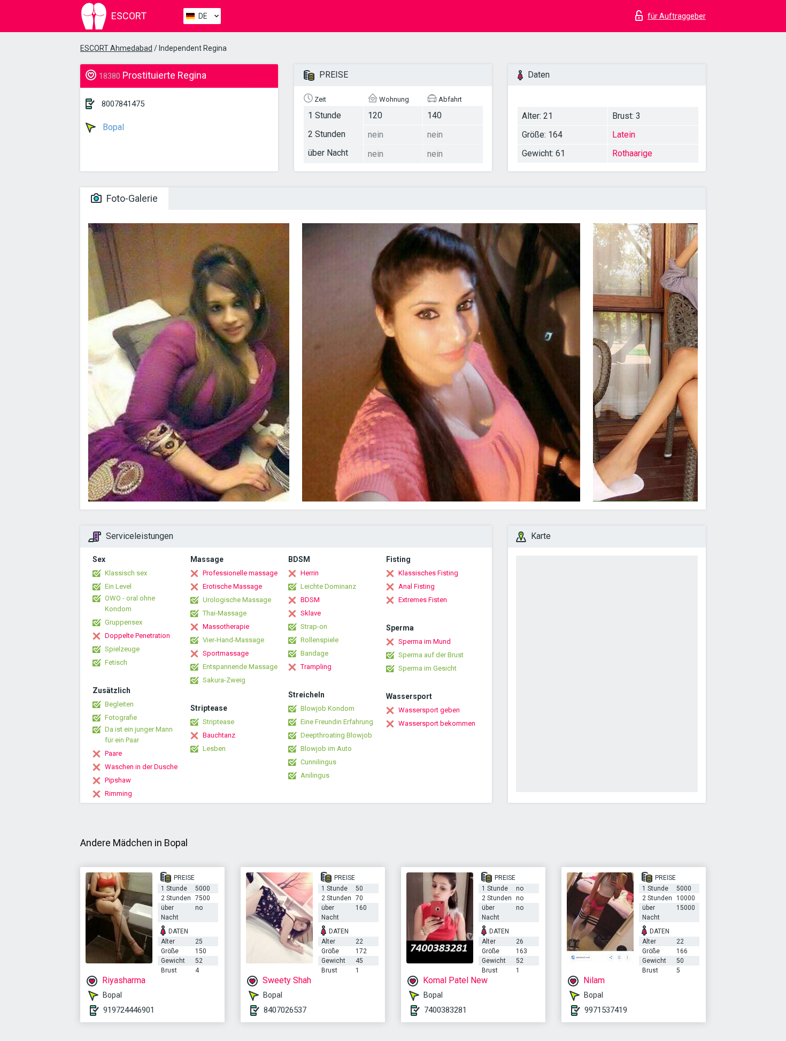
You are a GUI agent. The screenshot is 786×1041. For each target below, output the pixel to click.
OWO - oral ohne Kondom (130, 603)
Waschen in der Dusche (141, 767)
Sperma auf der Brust (431, 655)
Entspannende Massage (240, 667)
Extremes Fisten (422, 600)
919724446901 (129, 1010)
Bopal (112, 127)
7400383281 (445, 1010)
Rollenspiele (319, 640)
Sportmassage (226, 653)
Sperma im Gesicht (427, 668)
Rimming (118, 793)
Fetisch (116, 662)
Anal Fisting (416, 586)
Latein (623, 135)
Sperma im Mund (424, 641)
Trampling (316, 667)
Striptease (218, 722)
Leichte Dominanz (328, 586)
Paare (113, 753)
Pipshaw (118, 780)
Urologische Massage (237, 600)
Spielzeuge (122, 649)
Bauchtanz (219, 735)
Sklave (310, 613)
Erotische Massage (232, 586)
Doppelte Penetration (137, 636)
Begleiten (119, 704)
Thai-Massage (224, 613)
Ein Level (118, 586)
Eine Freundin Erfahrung (336, 722)
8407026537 (285, 1010)
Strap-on (313, 626)
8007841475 (123, 104)
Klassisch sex (126, 573)
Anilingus (314, 775)
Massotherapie (226, 626)
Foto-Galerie (131, 198)
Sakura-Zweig (224, 680)
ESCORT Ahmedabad (116, 48)
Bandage (314, 653)
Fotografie (121, 717)
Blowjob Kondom (327, 708)
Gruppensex (123, 622)
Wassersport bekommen (436, 723)
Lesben (214, 748)
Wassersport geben (429, 710)
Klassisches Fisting (428, 573)
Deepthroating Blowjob (336, 735)
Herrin (309, 573)
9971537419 (605, 1010)
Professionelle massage (240, 573)
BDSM (310, 600)
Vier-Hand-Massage (233, 640)
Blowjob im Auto (326, 748)
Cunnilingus (318, 762)
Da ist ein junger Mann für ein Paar (139, 734)
